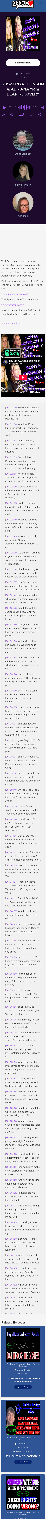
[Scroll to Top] (41, 1506)
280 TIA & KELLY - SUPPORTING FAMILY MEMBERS (23, 1380)
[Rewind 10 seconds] (3, 114)
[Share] (39, 114)
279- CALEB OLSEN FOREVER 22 (23, 1456)
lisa (31, 1451)
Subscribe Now (23, 62)
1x (21, 114)
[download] (31, 114)
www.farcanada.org (11, 323)
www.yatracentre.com (12, 304)
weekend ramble (22, 1451)
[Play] (4, 108)
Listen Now (23, 1387)
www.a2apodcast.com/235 (15, 293)
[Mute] (43, 107)
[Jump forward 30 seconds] (12, 114)
